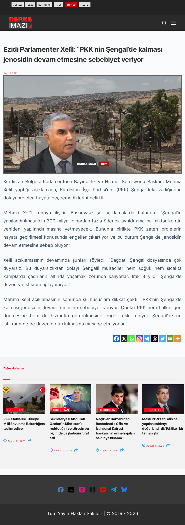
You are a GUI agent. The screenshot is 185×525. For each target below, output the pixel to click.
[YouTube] (103, 489)
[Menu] (173, 22)
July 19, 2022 (10, 73)
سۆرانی (17, 4)
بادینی (30, 4)
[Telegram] (147, 338)
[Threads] (154, 338)
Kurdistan (15, 410)
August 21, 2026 (16, 441)
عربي (59, 4)
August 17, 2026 (108, 450)
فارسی (85, 4)
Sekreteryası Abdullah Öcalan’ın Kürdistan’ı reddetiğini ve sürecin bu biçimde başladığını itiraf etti (69, 428)
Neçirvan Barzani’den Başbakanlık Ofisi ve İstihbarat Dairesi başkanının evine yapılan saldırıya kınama (115, 428)
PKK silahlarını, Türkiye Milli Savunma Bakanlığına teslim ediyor (24, 424)
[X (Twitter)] (71, 489)
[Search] (164, 23)
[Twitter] (162, 338)
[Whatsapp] (131, 338)
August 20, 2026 (62, 450)
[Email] (170, 338)
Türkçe (71, 4)
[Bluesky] (124, 489)
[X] (124, 338)
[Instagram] (139, 338)
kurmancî (44, 4)
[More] (177, 338)
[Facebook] (116, 338)
